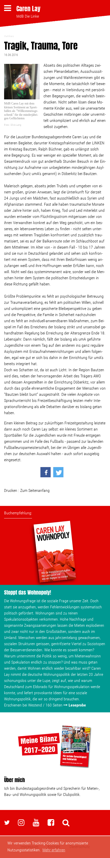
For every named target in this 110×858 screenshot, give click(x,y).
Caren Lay (28, 8)
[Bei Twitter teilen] (58, 472)
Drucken (10, 490)
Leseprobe (77, 705)
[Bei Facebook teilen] (45, 472)
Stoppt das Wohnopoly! (27, 592)
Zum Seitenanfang (35, 490)
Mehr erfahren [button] (53, 850)
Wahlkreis (9, 36)
